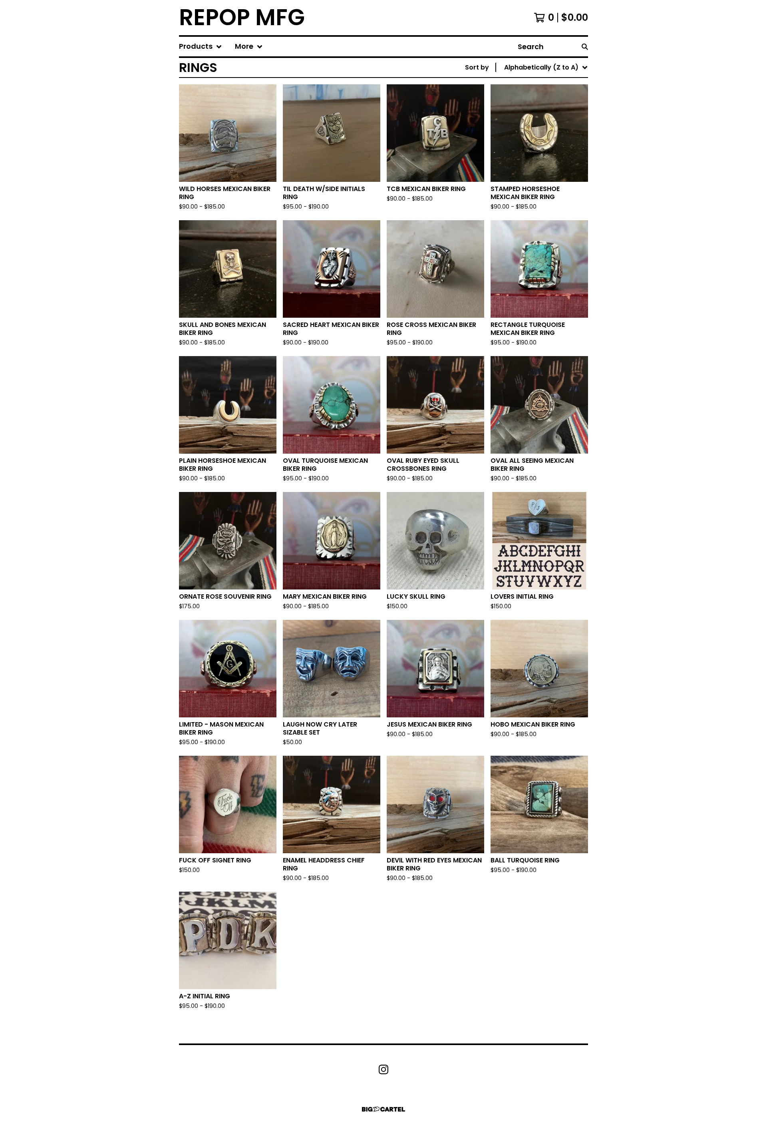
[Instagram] (383, 1069)
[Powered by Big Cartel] (383, 1109)
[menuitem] (200, 46)
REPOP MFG (242, 17)
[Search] (584, 46)
